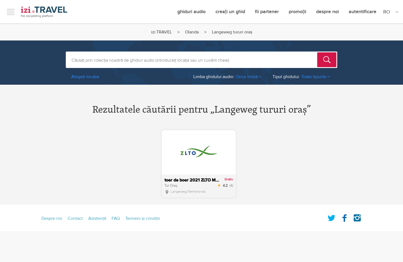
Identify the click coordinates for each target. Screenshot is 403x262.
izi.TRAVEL (44, 12)
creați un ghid (230, 12)
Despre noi (327, 12)
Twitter (331, 216)
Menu (11, 12)
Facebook (344, 216)
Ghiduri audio (191, 12)
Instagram (357, 216)
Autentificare (362, 12)
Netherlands (196, 191)
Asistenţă (97, 218)
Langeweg (178, 191)
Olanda (192, 32)
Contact (75, 218)
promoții (297, 12)
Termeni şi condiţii (142, 218)
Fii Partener (267, 12)
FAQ (116, 218)
